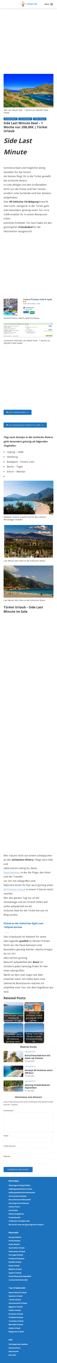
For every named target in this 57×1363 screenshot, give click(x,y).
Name (6, 1136)
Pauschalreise (11, 872)
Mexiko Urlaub (15, 1269)
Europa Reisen (25, 119)
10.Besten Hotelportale (19, 1221)
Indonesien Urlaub (17, 1251)
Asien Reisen (14, 1244)
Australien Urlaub (17, 1248)
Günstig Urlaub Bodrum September (37, 1086)
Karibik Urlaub (15, 1262)
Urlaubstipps (30, 1052)
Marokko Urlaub (16, 1324)
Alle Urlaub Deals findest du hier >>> (26, 425)
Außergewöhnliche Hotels (20, 1189)
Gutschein (13, 1210)
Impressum (13, 1351)
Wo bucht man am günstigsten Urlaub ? (26, 1224)
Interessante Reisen (18, 1196)
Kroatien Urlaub (16, 1314)
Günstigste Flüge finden (19, 1185)
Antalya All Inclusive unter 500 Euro (39, 1071)
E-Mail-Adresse (10, 1146)
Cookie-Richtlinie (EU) (18, 1280)
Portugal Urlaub (16, 1255)
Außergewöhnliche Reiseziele (22, 1192)
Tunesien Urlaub (16, 1321)
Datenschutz (14, 1348)
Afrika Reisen (14, 1240)
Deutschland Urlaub (18, 1292)
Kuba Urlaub (14, 1265)
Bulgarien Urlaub (16, 1331)
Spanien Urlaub (15, 1296)
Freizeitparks (15, 1217)
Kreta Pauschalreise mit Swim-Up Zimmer (37, 1056)
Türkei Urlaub (39, 119)
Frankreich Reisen (16, 1258)
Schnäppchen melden (18, 1344)
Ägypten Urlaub (16, 1307)
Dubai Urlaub (14, 1328)
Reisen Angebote (16, 1214)
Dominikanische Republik (20, 1276)
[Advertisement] (28, 44)
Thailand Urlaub (16, 1317)
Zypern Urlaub (15, 1273)
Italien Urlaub (15, 1310)
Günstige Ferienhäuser (19, 1203)
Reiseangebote (10, 119)
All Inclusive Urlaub (14, 889)
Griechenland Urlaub (18, 1303)
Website (7, 1156)
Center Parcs (14, 1206)
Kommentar (9, 1110)
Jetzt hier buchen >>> (19, 412)
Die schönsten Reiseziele (20, 1199)
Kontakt (12, 1355)
